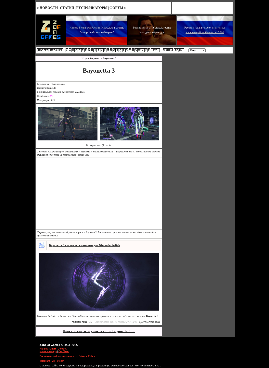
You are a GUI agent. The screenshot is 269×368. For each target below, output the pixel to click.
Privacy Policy (87, 356)
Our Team (63, 351)
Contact (62, 348)
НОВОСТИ (49, 8)
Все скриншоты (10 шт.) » (98, 145)
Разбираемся (140, 27)
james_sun (108, 321)
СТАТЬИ (67, 8)
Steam (60, 361)
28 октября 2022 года (73, 91)
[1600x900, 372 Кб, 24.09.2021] (67, 123)
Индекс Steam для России (85, 27)
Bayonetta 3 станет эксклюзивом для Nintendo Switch (84, 245)
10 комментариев (151, 321)
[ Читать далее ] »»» (82, 321)
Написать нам (48, 348)
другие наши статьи (47, 235)
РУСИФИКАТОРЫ (92, 8)
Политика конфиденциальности (58, 356)
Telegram (45, 361)
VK (53, 361)
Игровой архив (90, 58)
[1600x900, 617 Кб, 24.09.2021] (129, 123)
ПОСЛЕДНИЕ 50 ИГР (50, 50)
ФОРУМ (116, 8)
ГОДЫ (178, 50)
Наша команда (48, 351)
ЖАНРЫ (168, 50)
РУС (155, 50)
